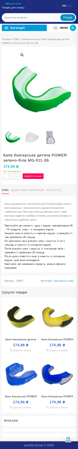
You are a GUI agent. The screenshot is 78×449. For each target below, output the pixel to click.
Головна (6, 39)
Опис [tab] (5, 190)
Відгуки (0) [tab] (53, 190)
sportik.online (33, 445)
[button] (22, 55)
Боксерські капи (31, 39)
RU (70, 5)
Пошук (67, 17)
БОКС (16, 39)
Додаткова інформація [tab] (27, 190)
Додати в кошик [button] (22, 350)
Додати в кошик (33, 176)
